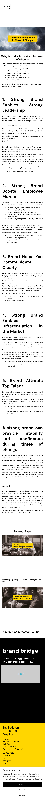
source (5, 141)
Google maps (8, 752)
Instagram (7, 761)
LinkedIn (6, 763)
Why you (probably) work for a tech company (21, 631)
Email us (8, 734)
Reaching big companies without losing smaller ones (21, 581)
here (30, 512)
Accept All (22, 784)
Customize (22, 790)
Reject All (22, 795)
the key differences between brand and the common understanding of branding (22, 353)
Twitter (5, 758)
